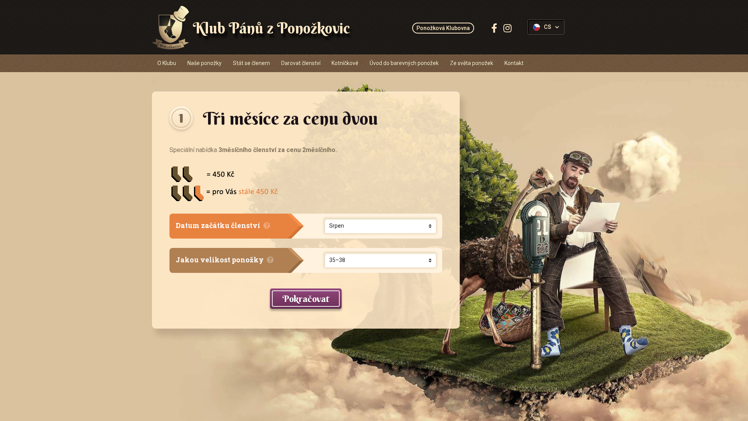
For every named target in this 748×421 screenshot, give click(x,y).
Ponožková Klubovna (443, 28)
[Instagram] (507, 28)
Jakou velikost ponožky (220, 259)
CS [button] (547, 27)
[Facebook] (494, 28)
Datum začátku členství (219, 225)
